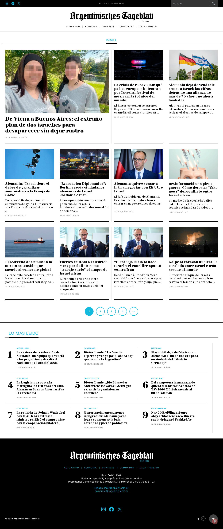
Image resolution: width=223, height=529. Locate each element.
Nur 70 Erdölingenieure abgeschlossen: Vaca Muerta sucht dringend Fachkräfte (173, 416)
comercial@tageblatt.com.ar (111, 490)
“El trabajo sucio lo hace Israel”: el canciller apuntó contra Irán (137, 266)
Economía (91, 27)
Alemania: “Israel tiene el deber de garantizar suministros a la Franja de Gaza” (27, 189)
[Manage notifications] (215, 521)
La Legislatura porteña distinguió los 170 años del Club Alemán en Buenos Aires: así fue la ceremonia (40, 388)
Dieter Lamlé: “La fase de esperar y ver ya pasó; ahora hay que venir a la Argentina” (108, 356)
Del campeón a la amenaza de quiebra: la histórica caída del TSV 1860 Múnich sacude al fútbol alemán (173, 388)
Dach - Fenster (91, 378)
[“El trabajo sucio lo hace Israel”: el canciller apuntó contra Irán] (138, 242)
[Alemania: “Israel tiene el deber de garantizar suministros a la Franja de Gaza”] (29, 164)
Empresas (108, 27)
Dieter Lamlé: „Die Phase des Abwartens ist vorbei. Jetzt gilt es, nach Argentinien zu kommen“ (107, 388)
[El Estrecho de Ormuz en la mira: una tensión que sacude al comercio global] (29, 242)
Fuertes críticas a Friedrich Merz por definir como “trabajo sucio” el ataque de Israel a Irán (84, 267)
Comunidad (126, 27)
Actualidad (73, 27)
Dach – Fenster (148, 27)
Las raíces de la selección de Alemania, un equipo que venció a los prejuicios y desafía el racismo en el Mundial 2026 (40, 358)
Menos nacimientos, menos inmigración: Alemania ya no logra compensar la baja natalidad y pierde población (105, 418)
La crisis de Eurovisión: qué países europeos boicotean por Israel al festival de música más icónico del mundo (138, 92)
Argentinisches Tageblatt (27, 518)
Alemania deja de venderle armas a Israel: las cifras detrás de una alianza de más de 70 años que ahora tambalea (192, 92)
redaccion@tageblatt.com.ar (111, 487)
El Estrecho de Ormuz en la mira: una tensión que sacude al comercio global (28, 266)
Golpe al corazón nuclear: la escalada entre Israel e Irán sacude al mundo (193, 266)
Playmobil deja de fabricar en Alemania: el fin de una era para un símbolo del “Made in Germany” (174, 358)
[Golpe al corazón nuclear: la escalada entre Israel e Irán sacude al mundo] (193, 242)
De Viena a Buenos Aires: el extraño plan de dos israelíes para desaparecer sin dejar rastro (53, 125)
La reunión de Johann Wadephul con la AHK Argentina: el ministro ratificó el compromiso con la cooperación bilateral (41, 418)
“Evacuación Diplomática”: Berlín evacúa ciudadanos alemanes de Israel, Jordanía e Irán (83, 189)
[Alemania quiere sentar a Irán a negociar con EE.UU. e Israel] (138, 164)
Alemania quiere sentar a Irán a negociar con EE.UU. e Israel (138, 187)
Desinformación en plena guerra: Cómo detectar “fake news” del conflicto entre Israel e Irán (193, 189)
